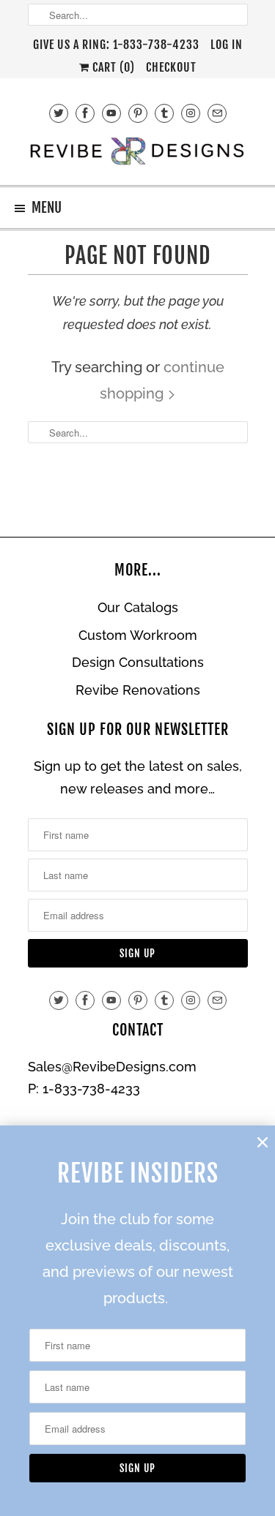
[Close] (262, 1142)
